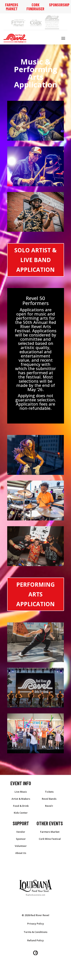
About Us (20, 853)
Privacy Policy (35, 923)
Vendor (20, 831)
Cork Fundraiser (35, 7)
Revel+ (49, 806)
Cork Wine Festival (50, 839)
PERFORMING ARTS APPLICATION (35, 594)
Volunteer (21, 846)
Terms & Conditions (35, 932)
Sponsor (21, 839)
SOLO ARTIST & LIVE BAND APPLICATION (35, 259)
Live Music (21, 791)
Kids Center (21, 812)
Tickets (49, 791)
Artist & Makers (21, 798)
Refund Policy (35, 940)
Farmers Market (11, 7)
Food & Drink (21, 806)
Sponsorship (59, 5)
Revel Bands (49, 798)
